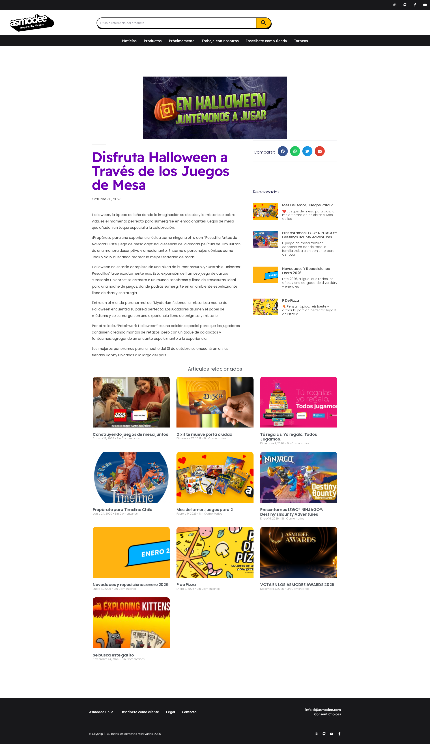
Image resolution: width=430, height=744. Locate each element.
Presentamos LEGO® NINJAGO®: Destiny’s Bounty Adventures (309, 235)
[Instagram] (395, 5)
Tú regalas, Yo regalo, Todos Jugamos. (288, 437)
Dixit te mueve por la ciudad (204, 434)
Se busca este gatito (113, 655)
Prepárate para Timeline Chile (122, 509)
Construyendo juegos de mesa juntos (130, 434)
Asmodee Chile (101, 712)
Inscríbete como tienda (266, 40)
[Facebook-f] (415, 5)
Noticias (129, 40)
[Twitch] (405, 5)
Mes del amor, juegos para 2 (307, 205)
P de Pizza (290, 300)
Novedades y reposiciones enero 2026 (306, 271)
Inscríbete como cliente (139, 712)
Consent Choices (327, 714)
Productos (153, 40)
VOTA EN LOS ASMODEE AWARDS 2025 (297, 584)
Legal (170, 712)
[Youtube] (425, 5)
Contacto (189, 712)
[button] (283, 151)
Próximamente (181, 40)
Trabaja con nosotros (220, 40)
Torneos (301, 40)
